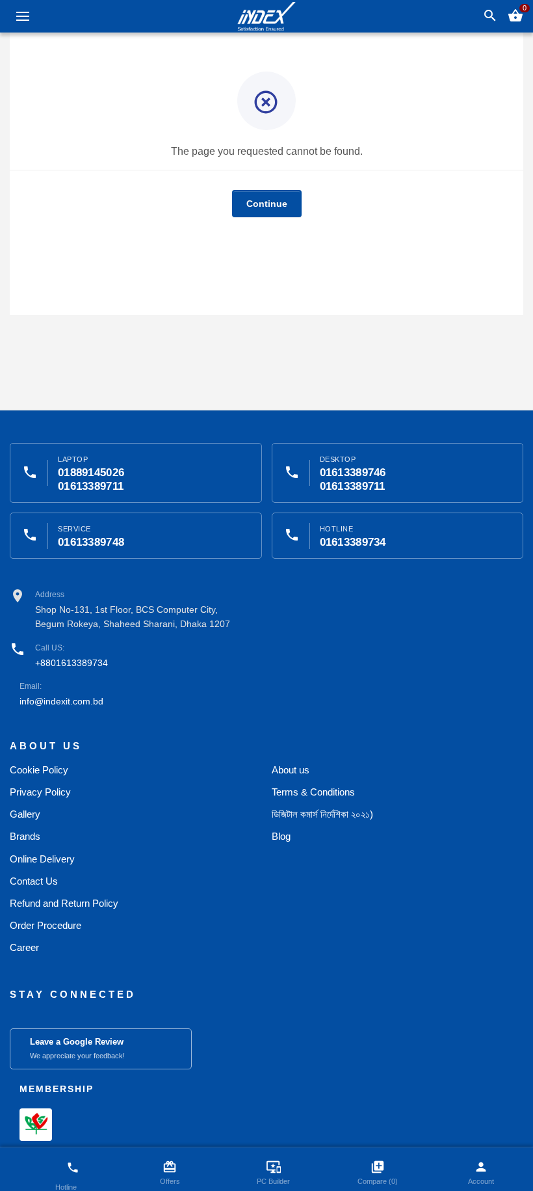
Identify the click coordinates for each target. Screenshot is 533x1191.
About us (290, 769)
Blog (281, 836)
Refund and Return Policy (64, 903)
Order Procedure (45, 925)
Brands (25, 836)
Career (24, 947)
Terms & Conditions (313, 791)
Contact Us (34, 881)
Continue (266, 203)
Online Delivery (42, 858)
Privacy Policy (40, 791)
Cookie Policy (39, 769)
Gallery (25, 814)
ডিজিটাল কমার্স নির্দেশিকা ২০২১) (322, 814)
